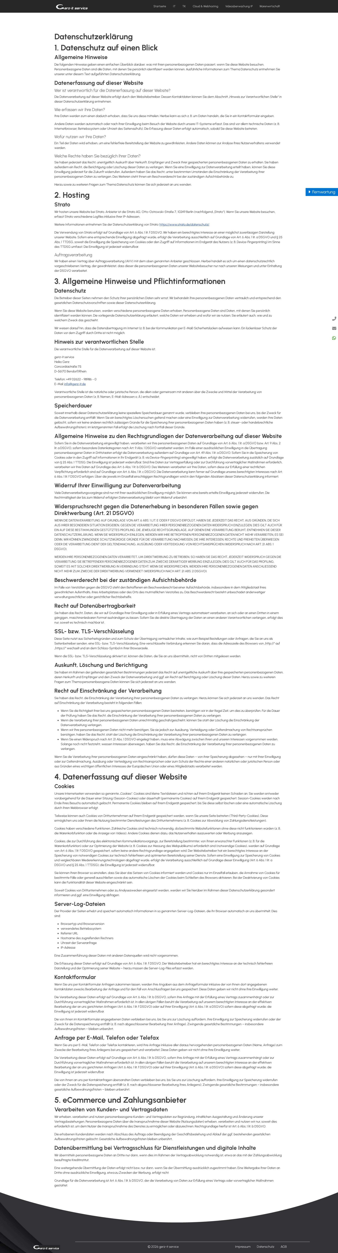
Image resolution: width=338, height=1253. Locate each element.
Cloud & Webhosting (205, 6)
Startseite (160, 6)
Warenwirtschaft (269, 6)
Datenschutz (265, 1247)
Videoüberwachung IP (239, 6)
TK (184, 6)
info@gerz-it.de (75, 384)
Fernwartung (323, 191)
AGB (284, 1247)
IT (174, 6)
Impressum (243, 1247)
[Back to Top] (331, 1246)
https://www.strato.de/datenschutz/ (184, 224)
